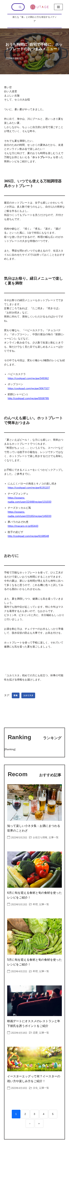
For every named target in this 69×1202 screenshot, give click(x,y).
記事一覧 (54, 837)
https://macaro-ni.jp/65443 (23, 525)
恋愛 (35, 1032)
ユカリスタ (28, 695)
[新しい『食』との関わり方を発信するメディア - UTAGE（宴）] (39, 7)
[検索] (20, 7)
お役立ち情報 (40, 837)
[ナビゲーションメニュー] (58, 7)
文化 (35, 1087)
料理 (35, 904)
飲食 (16, 695)
